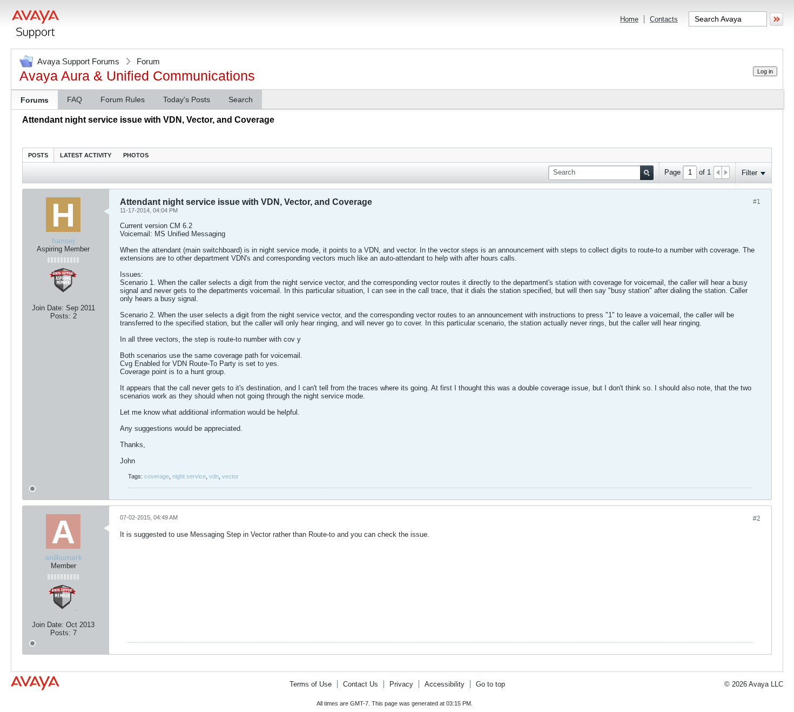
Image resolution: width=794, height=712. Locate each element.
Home (629, 19)
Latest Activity (85, 155)
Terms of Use (311, 684)
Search (240, 99)
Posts (38, 155)
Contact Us (360, 684)
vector (230, 476)
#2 (757, 518)
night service (189, 476)
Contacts (664, 19)
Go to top (490, 684)
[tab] (38, 155)
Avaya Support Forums (78, 61)
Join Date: (48, 308)
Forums (35, 100)
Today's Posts (186, 99)
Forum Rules (122, 99)
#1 (757, 201)
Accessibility (445, 684)
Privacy (401, 684)
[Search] (647, 172)
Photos (136, 155)
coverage (156, 476)
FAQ (74, 99)
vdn (214, 476)
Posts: (60, 316)
